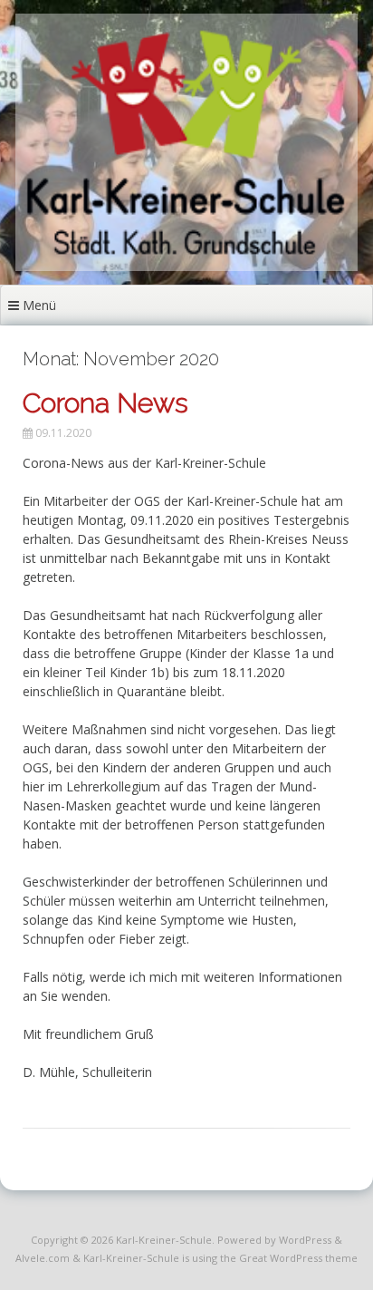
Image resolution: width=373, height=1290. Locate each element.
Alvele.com (42, 1258)
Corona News (105, 403)
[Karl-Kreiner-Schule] (186, 266)
